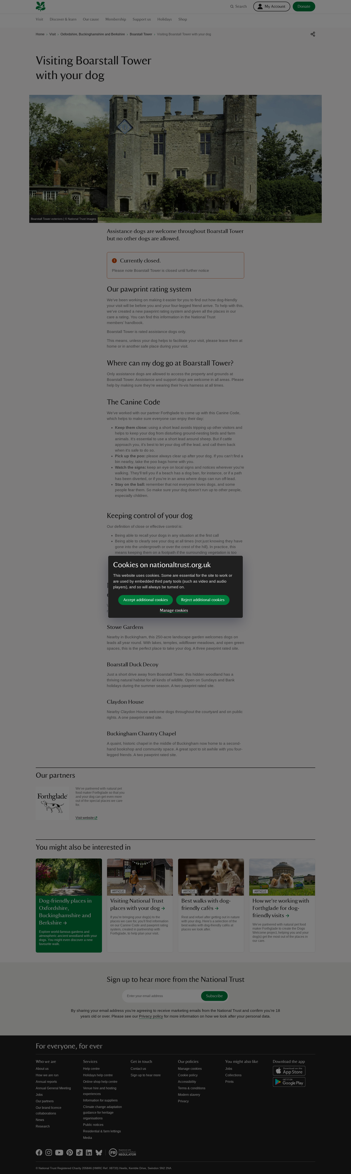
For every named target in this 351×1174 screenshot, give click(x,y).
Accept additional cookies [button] (145, 600)
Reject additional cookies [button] (202, 600)
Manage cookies (174, 610)
